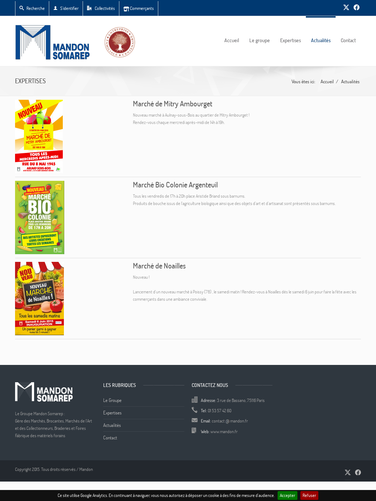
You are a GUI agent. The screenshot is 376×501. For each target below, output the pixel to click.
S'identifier (69, 8)
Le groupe (259, 40)
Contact (348, 40)
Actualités (320, 40)
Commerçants (141, 8)
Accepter (287, 495)
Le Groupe (112, 400)
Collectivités (104, 8)
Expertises (290, 40)
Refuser (309, 495)
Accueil (231, 40)
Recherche (35, 8)
